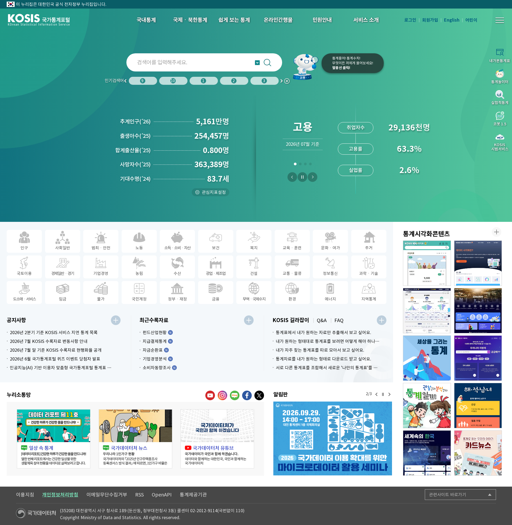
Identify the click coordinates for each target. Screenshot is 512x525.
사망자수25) (135, 164)
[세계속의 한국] (427, 453)
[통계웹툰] (427, 405)
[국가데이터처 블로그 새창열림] (234, 395)
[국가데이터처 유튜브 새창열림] (210, 395)
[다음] (312, 177)
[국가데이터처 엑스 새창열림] (259, 395)
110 (239, 510)
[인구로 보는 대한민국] (427, 310)
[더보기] (116, 320)
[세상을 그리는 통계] (427, 358)
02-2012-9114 (203, 510)
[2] (300, 165)
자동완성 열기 (257, 62)
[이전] (292, 177)
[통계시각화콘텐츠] (496, 232)
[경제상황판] (478, 310)
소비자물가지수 (355, 128)
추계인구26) (135, 121)
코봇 (304, 66)
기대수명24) (135, 178)
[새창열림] (332, 438)
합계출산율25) (133, 150)
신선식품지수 (355, 170)
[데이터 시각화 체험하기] (478, 263)
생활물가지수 (355, 149)
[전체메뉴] (499, 20)
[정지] (302, 177)
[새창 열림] (53, 438)
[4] (310, 165)
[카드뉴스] (478, 453)
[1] (295, 165)
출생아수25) (135, 136)
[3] (305, 165)
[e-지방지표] (478, 358)
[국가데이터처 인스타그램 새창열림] (222, 395)
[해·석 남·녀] (478, 405)
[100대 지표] (427, 263)
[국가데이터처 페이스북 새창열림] (247, 395)
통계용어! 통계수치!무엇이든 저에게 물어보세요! (352, 63)
